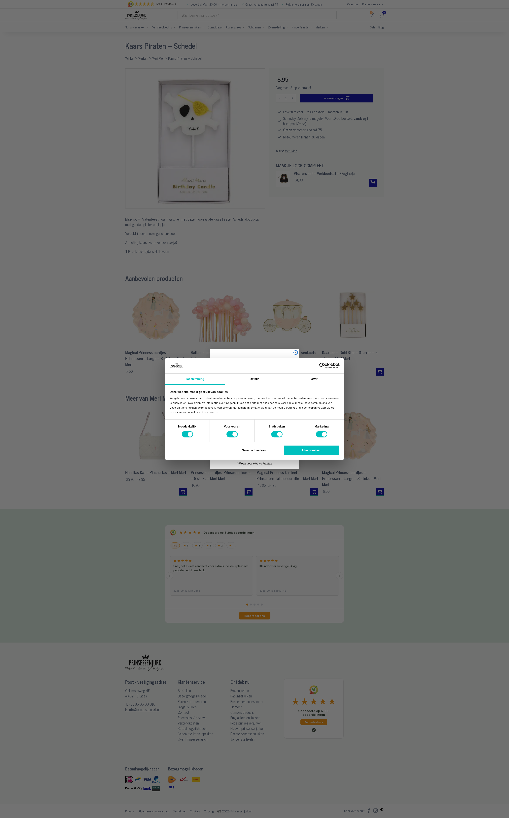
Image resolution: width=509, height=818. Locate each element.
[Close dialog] (296, 352)
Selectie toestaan (254, 450)
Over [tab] (314, 379)
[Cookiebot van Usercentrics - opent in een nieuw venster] (322, 366)
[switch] (232, 434)
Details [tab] (254, 379)
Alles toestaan (311, 450)
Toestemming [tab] (194, 379)
